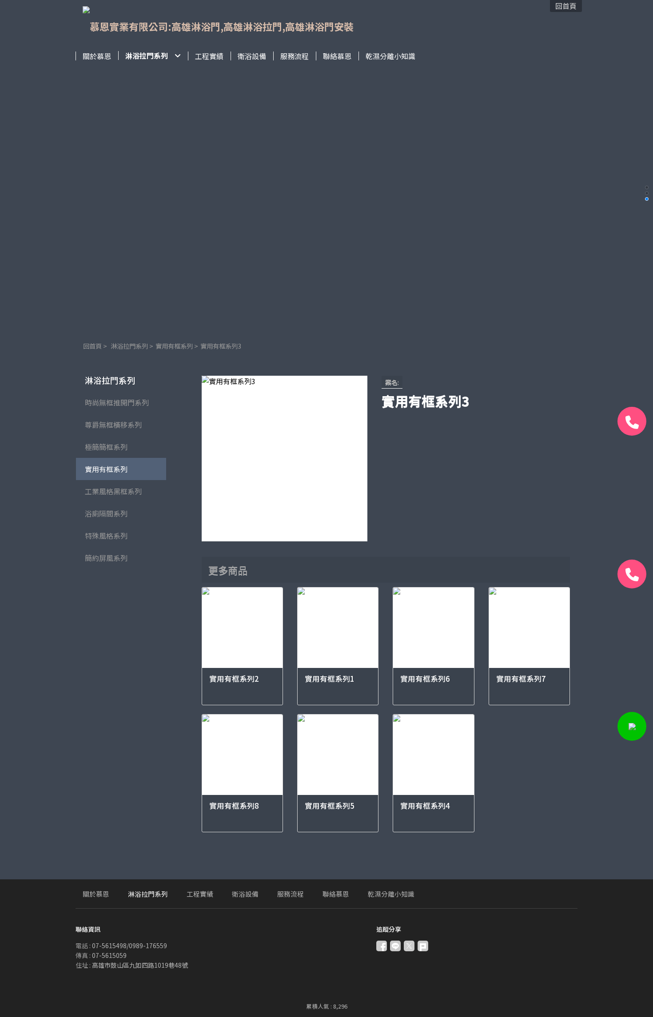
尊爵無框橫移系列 (113, 424)
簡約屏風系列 (106, 557)
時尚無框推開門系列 (117, 402)
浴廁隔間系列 (106, 513)
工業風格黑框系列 (113, 491)
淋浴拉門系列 (129, 345)
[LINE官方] (631, 726)
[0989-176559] (631, 574)
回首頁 (92, 345)
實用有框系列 (174, 345)
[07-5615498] (631, 421)
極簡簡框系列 (106, 446)
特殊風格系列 (106, 535)
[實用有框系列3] (284, 458)
